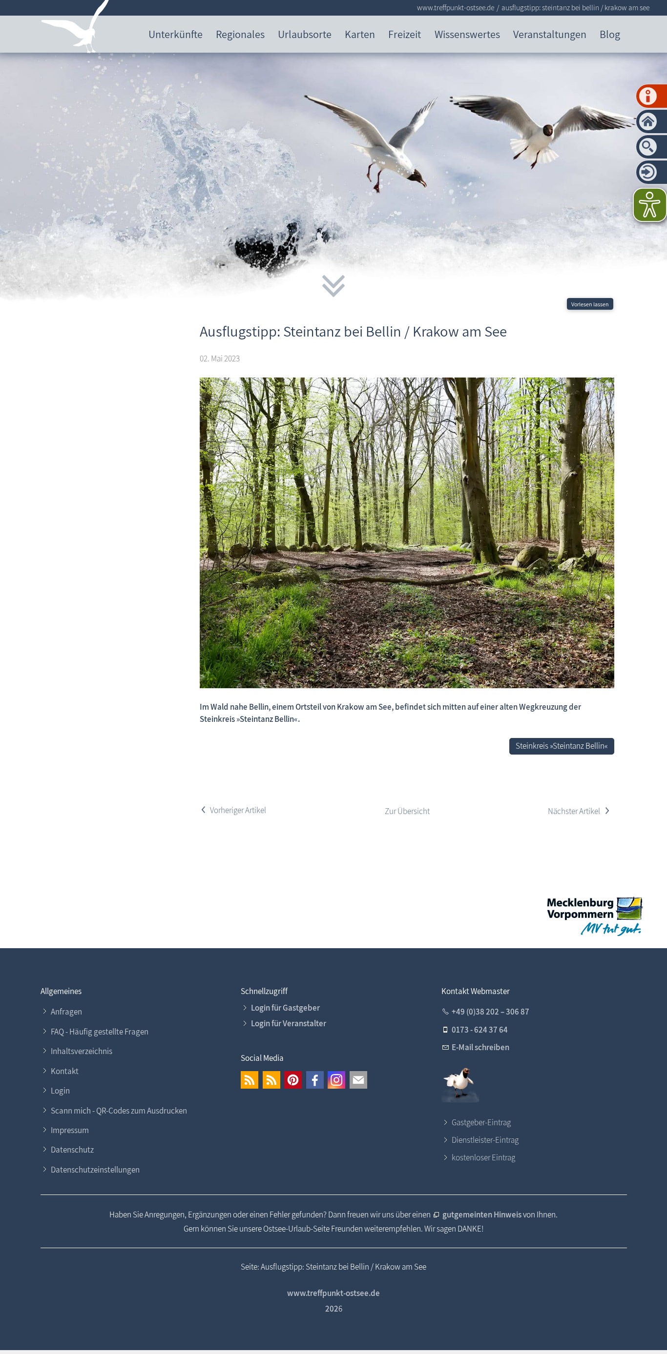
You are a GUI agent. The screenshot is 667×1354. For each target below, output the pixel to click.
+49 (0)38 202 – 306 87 (490, 1011)
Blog (610, 34)
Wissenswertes (467, 34)
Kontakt (65, 1071)
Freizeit (404, 34)
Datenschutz (72, 1149)
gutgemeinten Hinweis (482, 1214)
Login (60, 1090)
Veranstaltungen (549, 34)
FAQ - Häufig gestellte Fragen (99, 1031)
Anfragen (66, 1011)
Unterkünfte (175, 34)
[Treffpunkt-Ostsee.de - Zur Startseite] (75, 28)
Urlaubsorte (305, 34)
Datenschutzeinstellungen (95, 1169)
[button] (249, 1080)
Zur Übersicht (407, 811)
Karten (360, 34)
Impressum (70, 1130)
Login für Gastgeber (285, 1007)
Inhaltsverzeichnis (81, 1051)
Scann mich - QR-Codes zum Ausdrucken (119, 1110)
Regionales (240, 34)
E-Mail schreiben (480, 1047)
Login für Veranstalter (288, 1023)
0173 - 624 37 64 (480, 1029)
